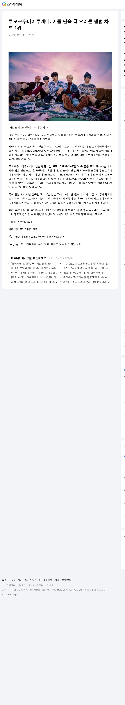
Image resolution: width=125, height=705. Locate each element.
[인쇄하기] (109, 43)
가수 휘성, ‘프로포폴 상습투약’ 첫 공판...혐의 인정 (87, 263)
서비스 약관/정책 (63, 580)
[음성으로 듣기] (91, 43)
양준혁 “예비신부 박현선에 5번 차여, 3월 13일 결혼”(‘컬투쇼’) (35, 272)
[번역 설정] (97, 43)
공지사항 (47, 580)
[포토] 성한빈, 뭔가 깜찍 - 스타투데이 (83, 272)
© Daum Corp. (9, 594)
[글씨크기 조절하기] (103, 43)
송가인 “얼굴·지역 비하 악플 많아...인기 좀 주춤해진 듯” (87, 268)
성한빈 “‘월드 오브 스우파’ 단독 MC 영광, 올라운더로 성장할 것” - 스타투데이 (87, 281)
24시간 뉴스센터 (33, 580)
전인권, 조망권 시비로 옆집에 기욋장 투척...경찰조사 (35, 268)
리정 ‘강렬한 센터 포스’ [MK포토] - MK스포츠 (35, 281)
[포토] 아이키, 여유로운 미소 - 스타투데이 (33, 277)
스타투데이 (14, 4)
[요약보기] (85, 43)
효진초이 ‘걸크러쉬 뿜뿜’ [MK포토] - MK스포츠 (87, 277)
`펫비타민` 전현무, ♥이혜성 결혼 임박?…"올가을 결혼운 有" (35, 263)
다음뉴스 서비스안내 (12, 580)
